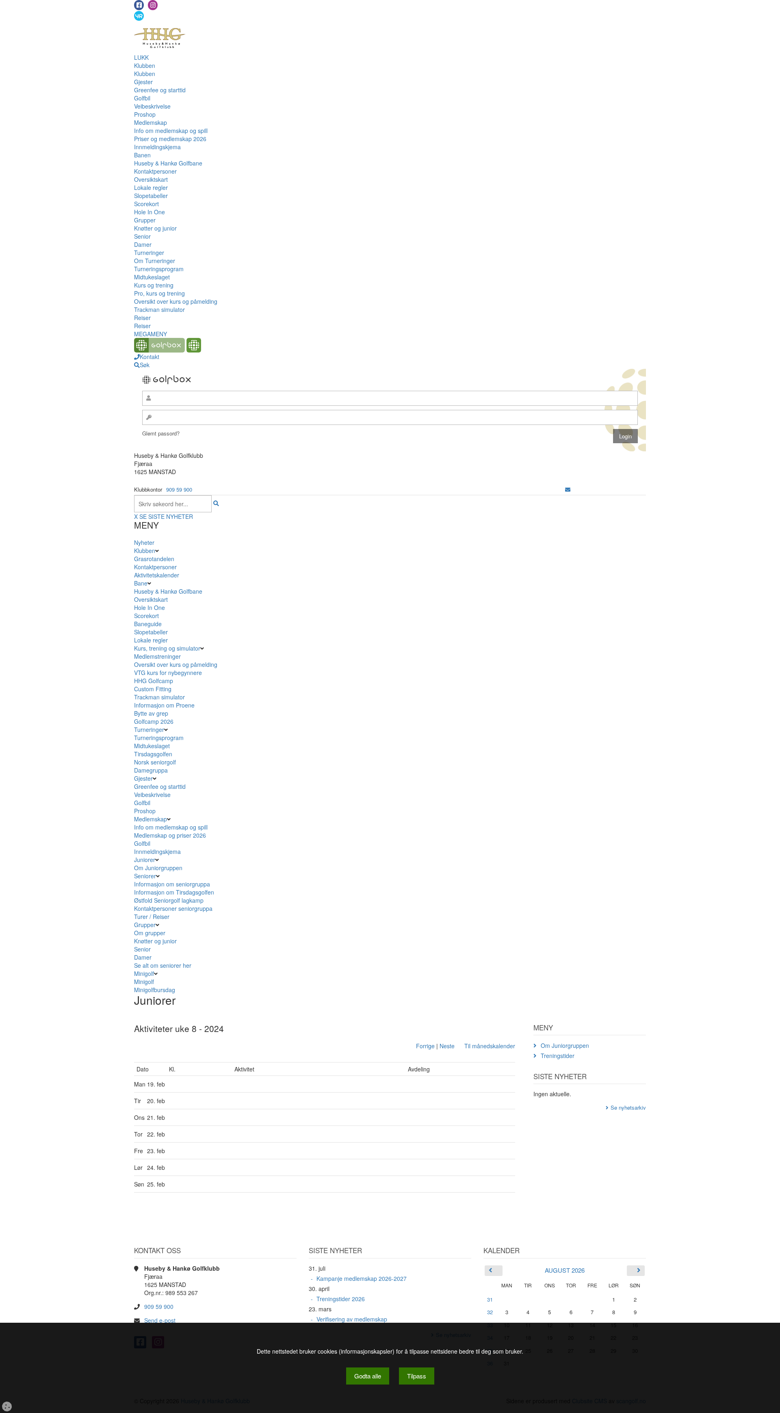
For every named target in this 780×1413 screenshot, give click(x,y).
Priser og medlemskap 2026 (170, 139)
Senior (142, 236)
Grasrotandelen (154, 559)
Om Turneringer (154, 261)
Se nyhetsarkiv (628, 1107)
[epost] (567, 489)
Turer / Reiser (151, 916)
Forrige (425, 1046)
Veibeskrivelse (152, 106)
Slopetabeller (151, 196)
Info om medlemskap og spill (171, 130)
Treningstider (557, 1056)
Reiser (142, 318)
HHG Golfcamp (153, 681)
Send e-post (160, 1320)
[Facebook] (139, 5)
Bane (140, 583)
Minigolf (144, 973)
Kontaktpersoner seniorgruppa (173, 908)
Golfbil (142, 98)
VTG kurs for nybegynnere (168, 672)
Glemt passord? (161, 433)
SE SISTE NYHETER (166, 516)
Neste (447, 1046)
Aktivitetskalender (156, 575)
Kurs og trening (153, 285)
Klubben (144, 65)
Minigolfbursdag (154, 990)
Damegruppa (151, 770)
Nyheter (144, 542)
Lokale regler (151, 187)
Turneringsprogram (159, 269)
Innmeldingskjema (157, 147)
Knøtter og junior (155, 228)
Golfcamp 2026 (153, 721)
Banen (142, 155)
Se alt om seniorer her (162, 965)
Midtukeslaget (152, 277)
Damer (143, 244)
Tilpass (416, 1376)
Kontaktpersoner (155, 171)
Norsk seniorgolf (155, 762)
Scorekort (146, 204)
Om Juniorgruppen (158, 868)
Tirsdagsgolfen (153, 754)
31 (490, 1299)
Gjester (143, 82)
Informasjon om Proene (164, 705)
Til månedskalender (489, 1046)
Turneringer (149, 252)
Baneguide (148, 624)
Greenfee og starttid (160, 90)
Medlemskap (150, 122)
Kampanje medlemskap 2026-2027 (361, 1278)
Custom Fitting (152, 689)
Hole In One (149, 212)
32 (490, 1312)
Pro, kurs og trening (159, 293)
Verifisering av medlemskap (351, 1319)
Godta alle (367, 1376)
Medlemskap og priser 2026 (170, 835)
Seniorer (145, 876)
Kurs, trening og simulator (167, 648)
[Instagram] (153, 5)
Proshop (145, 114)
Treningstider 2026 (340, 1299)
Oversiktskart (151, 179)
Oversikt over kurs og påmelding (175, 301)
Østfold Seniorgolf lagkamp (169, 900)
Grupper (145, 220)
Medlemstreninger (157, 656)
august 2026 (565, 1270)
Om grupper (149, 933)
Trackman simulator (159, 309)
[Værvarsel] (139, 15)
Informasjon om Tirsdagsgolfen (174, 892)
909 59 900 (179, 489)
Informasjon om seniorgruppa (172, 884)
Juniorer (144, 860)
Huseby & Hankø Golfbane (168, 163)
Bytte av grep (151, 713)
